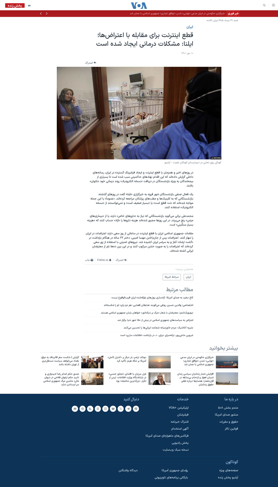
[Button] (90, 63)
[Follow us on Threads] (98, 409)
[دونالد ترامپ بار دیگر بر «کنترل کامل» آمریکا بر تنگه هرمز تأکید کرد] (159, 362)
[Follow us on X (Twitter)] (121, 409)
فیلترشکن (183, 415)
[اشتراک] (75, 409)
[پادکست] (82, 409)
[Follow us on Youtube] (113, 409)
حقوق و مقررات (228, 422)
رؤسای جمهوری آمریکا (175, 470)
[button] (47, 13)
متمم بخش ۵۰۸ (228, 408)
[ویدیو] (29, 5)
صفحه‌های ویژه (228, 470)
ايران (189, 27)
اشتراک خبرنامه (180, 422)
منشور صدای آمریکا (226, 415)
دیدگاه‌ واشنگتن (128, 470)
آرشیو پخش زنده (228, 477)
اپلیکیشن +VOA (179, 408)
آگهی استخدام (180, 429)
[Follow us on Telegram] (128, 409)
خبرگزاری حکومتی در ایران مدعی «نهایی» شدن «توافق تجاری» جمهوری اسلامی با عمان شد (177, 13)
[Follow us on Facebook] (136, 409)
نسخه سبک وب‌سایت (176, 450)
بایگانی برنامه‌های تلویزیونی (171, 477)
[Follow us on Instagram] (105, 409)
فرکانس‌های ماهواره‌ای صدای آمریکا (167, 436)
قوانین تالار (231, 429)
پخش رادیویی (180, 443)
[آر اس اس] (90, 409)
